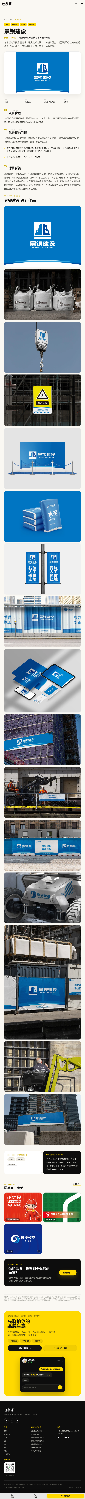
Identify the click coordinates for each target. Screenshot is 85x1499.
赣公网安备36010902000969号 (15, 1487)
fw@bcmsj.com (51, 1301)
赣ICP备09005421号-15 (56, 1484)
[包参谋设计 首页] (7, 3)
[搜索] (76, 3)
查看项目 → (12, 1164)
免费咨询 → (67, 1273)
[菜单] (81, 3)
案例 (11, 19)
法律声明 (71, 1487)
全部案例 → (77, 1184)
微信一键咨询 (24, 1348)
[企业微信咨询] (6, 1420)
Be (17, 1420)
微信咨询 (67, 1496)
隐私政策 (78, 1487)
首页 (5, 19)
